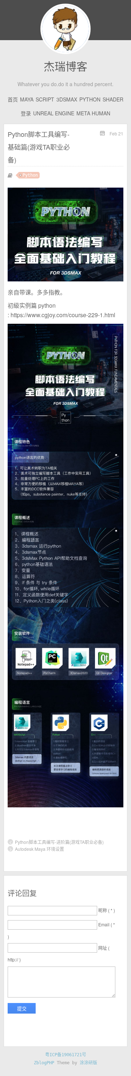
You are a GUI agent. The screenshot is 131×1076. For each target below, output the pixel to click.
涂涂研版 (88, 1062)
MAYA (26, 99)
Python (89, 99)
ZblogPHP (45, 1062)
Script (45, 99)
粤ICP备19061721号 (65, 1054)
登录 (26, 113)
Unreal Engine (53, 113)
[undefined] (65, 805)
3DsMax (66, 99)
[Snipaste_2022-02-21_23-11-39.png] (65, 279)
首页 (13, 99)
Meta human (93, 113)
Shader (113, 99)
